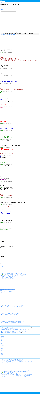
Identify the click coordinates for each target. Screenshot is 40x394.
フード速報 (1, 0)
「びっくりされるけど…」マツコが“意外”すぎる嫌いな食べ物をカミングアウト (9, 328)
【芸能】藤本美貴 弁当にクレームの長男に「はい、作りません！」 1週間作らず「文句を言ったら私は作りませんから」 (14, 331)
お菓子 (2, 338)
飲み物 (2, 354)
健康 (1, 347)
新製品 (2, 349)
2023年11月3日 (2, 247)
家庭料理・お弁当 (3, 348)
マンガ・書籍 (2, 345)
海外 (1, 351)
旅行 (1, 350)
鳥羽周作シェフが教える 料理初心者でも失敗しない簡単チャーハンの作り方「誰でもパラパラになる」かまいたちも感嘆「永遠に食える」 (16, 327)
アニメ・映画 (2, 337)
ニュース (2, 343)
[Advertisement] (17, 40)
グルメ (2, 340)
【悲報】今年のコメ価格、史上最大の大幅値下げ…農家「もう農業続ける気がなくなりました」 (11, 332)
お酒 (1, 339)
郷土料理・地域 (2, 353)
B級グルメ (2, 335)
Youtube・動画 (2, 336)
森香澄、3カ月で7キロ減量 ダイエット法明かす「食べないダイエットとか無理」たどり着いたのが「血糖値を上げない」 (14, 329)
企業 (1, 346)
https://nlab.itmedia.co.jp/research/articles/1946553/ (8, 34)
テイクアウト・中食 (3, 342)
